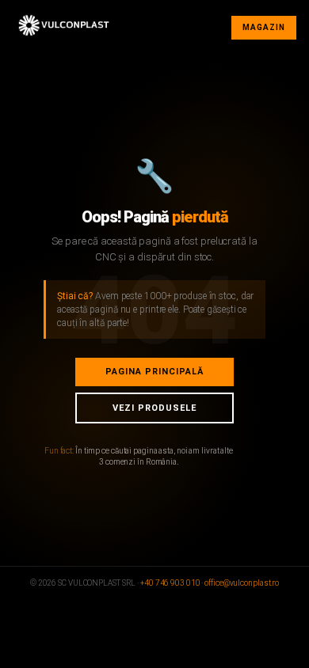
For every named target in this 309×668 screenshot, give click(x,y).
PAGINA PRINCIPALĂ (154, 371)
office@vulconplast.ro (241, 583)
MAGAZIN (263, 27)
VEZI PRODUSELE (154, 408)
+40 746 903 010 (170, 583)
